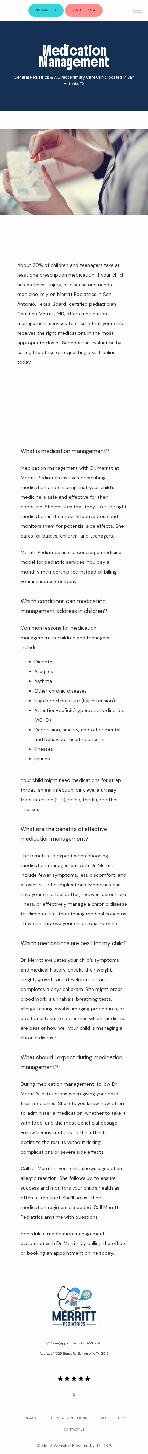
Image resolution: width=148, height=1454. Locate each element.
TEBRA (104, 1445)
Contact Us (74, 1430)
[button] (138, 11)
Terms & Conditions (69, 1418)
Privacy (30, 1418)
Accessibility (113, 1418)
